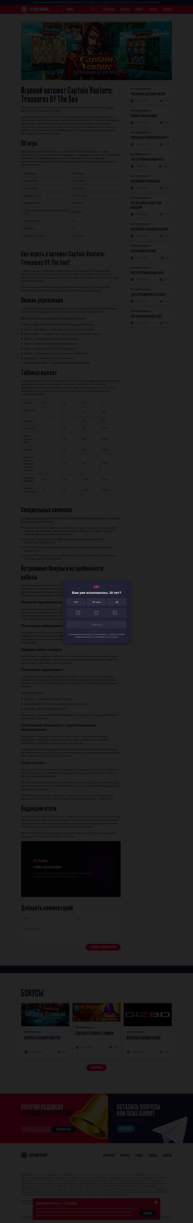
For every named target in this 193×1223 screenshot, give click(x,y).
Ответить (97, 624)
